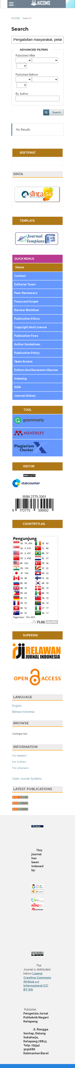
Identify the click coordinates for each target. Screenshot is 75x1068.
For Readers (19, 755)
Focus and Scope (26, 301)
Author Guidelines (27, 344)
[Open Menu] (11, 4)
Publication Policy (27, 352)
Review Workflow (26, 310)
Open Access (23, 361)
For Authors (19, 761)
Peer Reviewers (25, 293)
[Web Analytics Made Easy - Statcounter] (29, 475)
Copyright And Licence (30, 327)
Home (15, 18)
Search (56, 112)
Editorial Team (25, 284)
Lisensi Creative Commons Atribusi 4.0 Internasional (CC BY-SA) (37, 981)
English (17, 705)
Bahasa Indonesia (23, 711)
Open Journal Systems (27, 778)
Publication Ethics (27, 318)
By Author (22, 93)
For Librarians (20, 767)
